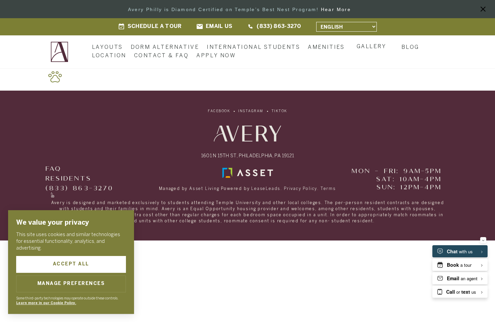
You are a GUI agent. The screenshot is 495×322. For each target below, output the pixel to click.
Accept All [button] (71, 264)
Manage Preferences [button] (71, 284)
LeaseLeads (265, 189)
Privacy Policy (300, 189)
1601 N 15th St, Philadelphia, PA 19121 (247, 156)
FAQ (53, 168)
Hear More (336, 9)
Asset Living (204, 189)
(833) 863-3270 (79, 188)
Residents (68, 178)
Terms (328, 189)
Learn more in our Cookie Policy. (46, 303)
